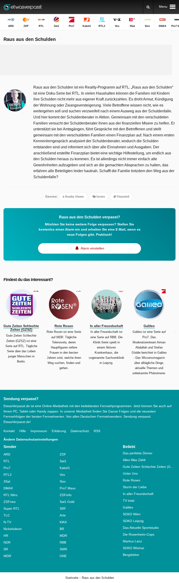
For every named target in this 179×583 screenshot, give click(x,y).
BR (62, 529)
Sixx (63, 481)
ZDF (63, 454)
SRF (63, 508)
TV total (128, 500)
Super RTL (11, 508)
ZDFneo (9, 502)
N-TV (7, 522)
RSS (97, 431)
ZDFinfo (66, 495)
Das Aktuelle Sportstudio (141, 528)
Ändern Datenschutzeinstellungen (30, 439)
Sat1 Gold (67, 502)
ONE (63, 556)
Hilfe (22, 431)
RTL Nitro (10, 495)
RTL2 (7, 474)
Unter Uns (130, 473)
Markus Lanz (132, 541)
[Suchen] (148, 7)
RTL (6, 461)
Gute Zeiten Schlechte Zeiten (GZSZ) (149, 467)
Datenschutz (80, 431)
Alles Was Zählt (134, 460)
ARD (6, 454)
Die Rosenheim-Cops (138, 534)
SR (5, 549)
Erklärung (59, 431)
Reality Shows (74, 196)
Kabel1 (65, 468)
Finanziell (122, 196)
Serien (100, 196)
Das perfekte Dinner (137, 453)
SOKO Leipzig (133, 521)
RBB (63, 542)
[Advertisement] (89, 59)
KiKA (63, 522)
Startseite (71, 577)
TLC (6, 515)
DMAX (8, 488)
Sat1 (63, 461)
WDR (7, 556)
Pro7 (6, 468)
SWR (63, 549)
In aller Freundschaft (138, 494)
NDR (6, 542)
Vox (62, 474)
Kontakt (9, 431)
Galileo (128, 507)
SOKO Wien (132, 514)
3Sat (6, 481)
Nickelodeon (12, 529)
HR (5, 535)
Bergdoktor (131, 555)
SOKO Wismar (133, 548)
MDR (63, 535)
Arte (63, 515)
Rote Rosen (131, 480)
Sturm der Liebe (135, 487)
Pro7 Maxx (68, 488)
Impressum (39, 431)
